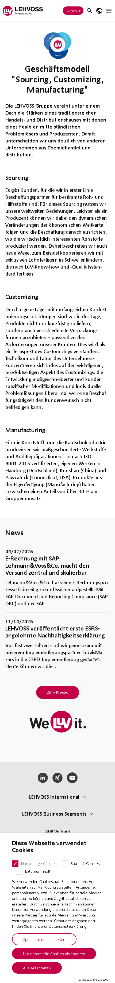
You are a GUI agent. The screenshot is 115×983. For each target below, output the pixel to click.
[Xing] (57, 777)
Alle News (57, 692)
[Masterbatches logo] (22, 11)
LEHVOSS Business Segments (54, 814)
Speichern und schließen (44, 939)
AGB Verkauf (57, 831)
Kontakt (73, 10)
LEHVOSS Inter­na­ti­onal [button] (54, 797)
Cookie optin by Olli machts (93, 979)
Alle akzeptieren (37, 967)
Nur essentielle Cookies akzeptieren (54, 953)
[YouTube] (72, 777)
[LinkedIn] (43, 777)
